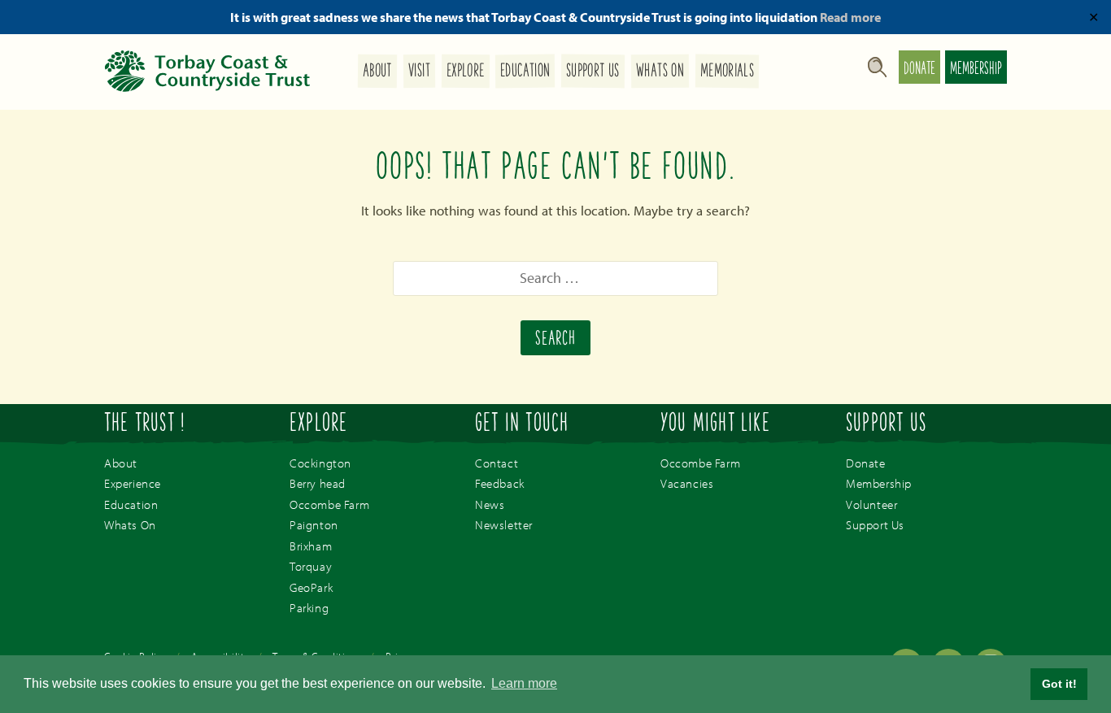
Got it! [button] (1059, 683)
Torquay (311, 566)
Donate (919, 70)
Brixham (311, 546)
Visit (419, 71)
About (377, 71)
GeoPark (311, 587)
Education (525, 72)
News (489, 504)
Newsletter (504, 525)
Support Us (593, 72)
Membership (976, 70)
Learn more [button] (524, 683)
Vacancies (686, 483)
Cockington (320, 463)
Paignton (314, 525)
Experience (132, 483)
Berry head (318, 483)
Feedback (500, 483)
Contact (496, 463)
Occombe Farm (329, 504)
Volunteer (871, 504)
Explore (466, 71)
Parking (309, 607)
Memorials (727, 72)
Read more (850, 17)
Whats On (660, 72)
